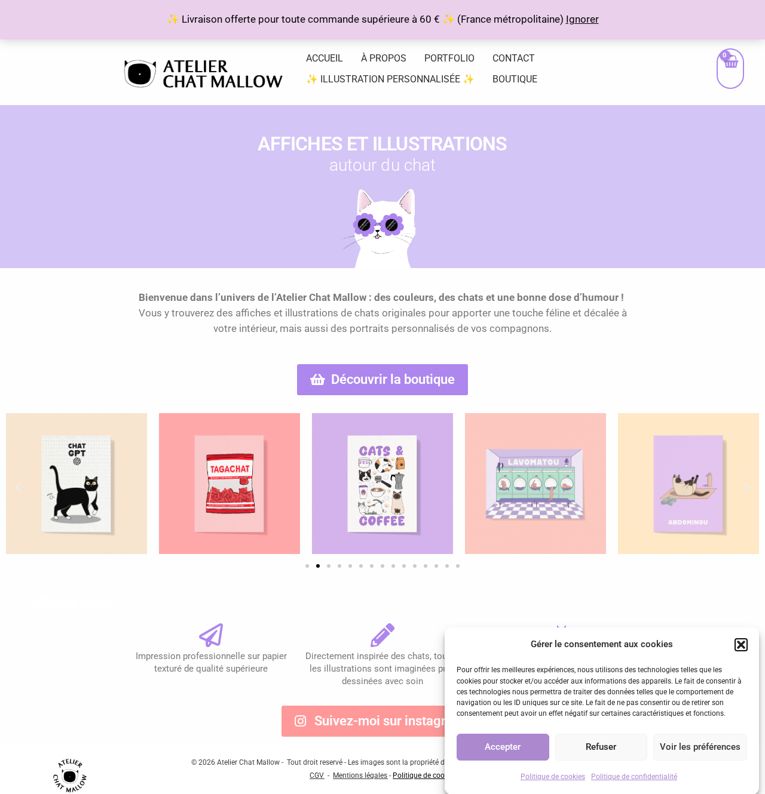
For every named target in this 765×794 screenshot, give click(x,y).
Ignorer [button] (582, 19)
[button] (741, 645)
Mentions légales (360, 775)
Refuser (601, 746)
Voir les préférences (700, 746)
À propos (383, 58)
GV (319, 775)
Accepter (503, 746)
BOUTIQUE (514, 79)
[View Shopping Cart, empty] (730, 68)
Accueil (324, 58)
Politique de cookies (553, 776)
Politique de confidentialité (634, 776)
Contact (513, 58)
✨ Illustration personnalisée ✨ (390, 79)
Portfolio (449, 58)
